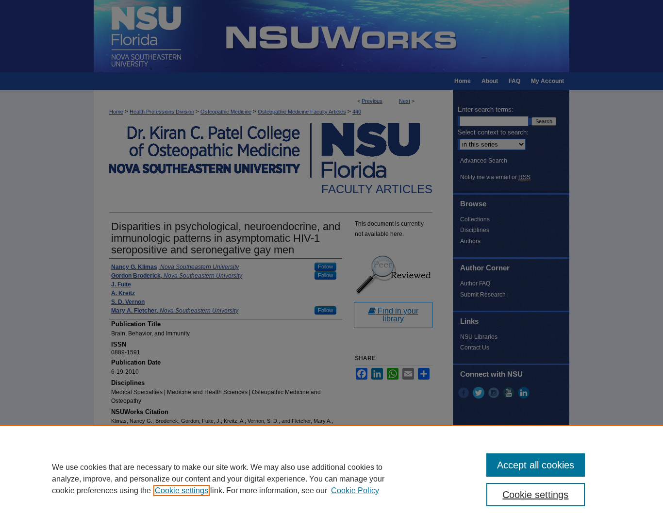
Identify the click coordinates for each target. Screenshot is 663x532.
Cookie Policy (355, 490)
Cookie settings (181, 490)
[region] (331, 478)
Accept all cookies (535, 465)
